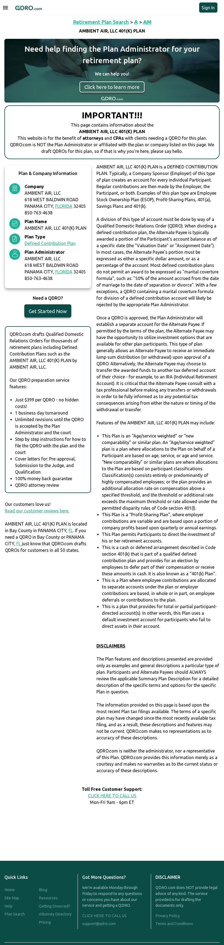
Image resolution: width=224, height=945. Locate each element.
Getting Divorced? (54, 906)
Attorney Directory (55, 914)
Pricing (45, 922)
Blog (43, 890)
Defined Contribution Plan (50, 243)
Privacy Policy (167, 916)
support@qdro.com (99, 923)
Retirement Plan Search (101, 22)
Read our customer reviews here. (37, 510)
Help (8, 906)
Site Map (11, 898)
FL (71, 530)
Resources (48, 898)
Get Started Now (48, 311)
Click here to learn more (112, 87)
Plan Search (14, 914)
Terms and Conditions (174, 923)
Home (9, 890)
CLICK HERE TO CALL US (112, 795)
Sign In (208, 7)
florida (63, 206)
